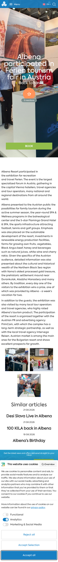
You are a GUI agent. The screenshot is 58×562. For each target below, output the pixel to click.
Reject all (29, 534)
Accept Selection (29, 545)
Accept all (29, 555)
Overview (49, 464)
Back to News (31, 83)
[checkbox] (12, 515)
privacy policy (38, 507)
